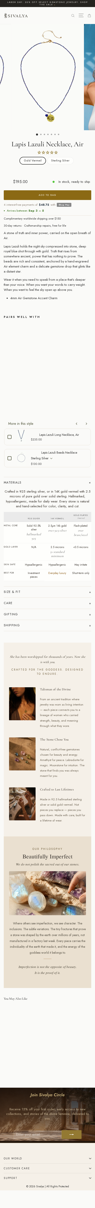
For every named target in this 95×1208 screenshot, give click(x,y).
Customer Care (17, 1168)
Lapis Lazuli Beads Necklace (59, 452)
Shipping (12, 625)
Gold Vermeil (33, 160)
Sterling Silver (60, 160)
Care (8, 603)
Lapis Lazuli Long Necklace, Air (59, 435)
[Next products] (86, 424)
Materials (13, 482)
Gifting (11, 614)
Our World (13, 1158)
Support (10, 1178)
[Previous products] (77, 424)
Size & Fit (12, 592)
